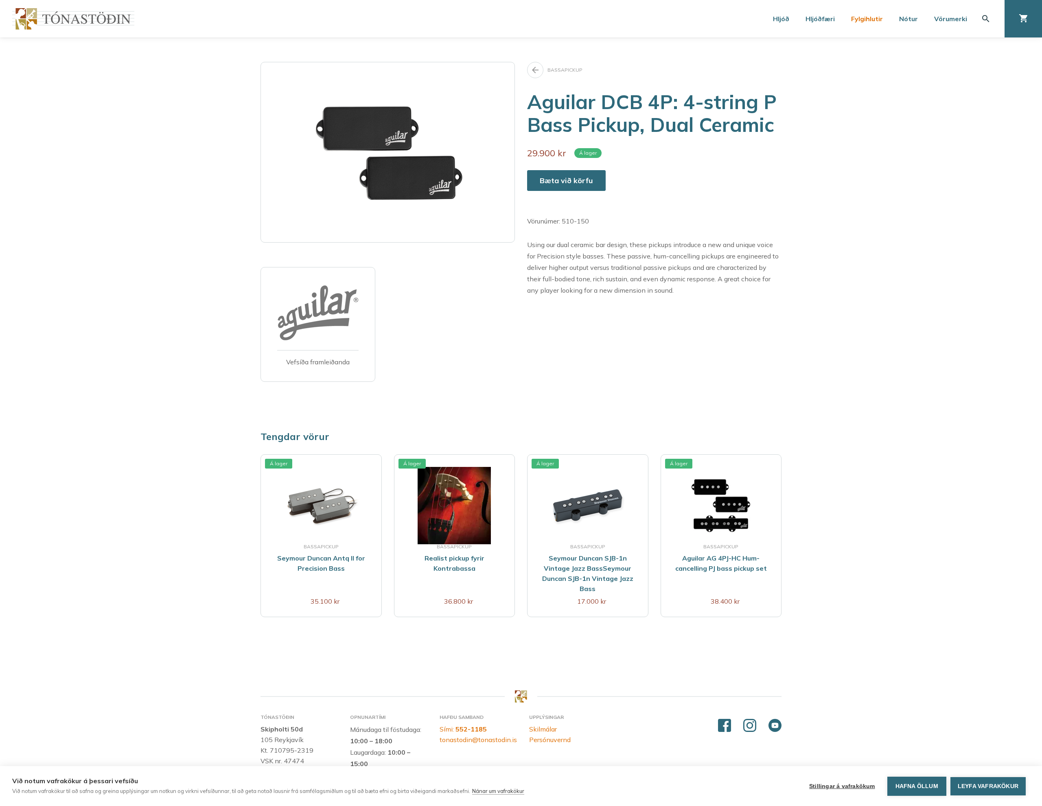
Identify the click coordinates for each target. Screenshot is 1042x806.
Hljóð (781, 19)
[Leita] (986, 18)
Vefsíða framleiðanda (318, 362)
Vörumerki (950, 19)
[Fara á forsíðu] (73, 19)
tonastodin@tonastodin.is (478, 740)
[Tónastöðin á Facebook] (724, 726)
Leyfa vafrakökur (988, 786)
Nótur (908, 19)
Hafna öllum (916, 786)
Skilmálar (543, 729)
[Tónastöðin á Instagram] (749, 726)
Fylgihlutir (867, 19)
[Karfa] (1023, 18)
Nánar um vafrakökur (498, 791)
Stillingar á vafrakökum (842, 786)
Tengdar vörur (294, 436)
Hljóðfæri (820, 19)
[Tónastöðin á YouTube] (775, 726)
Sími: (463, 729)
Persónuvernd (550, 740)
